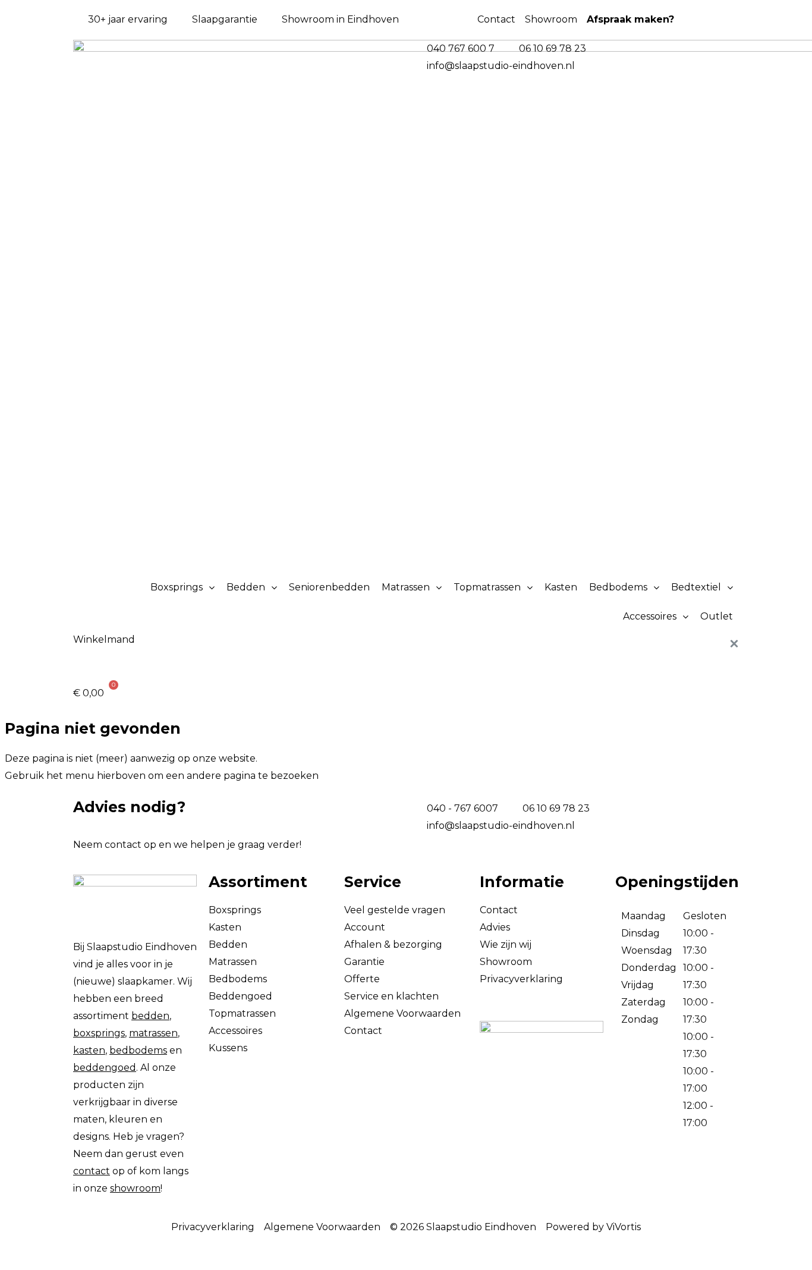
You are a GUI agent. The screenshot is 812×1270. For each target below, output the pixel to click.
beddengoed (104, 1067)
